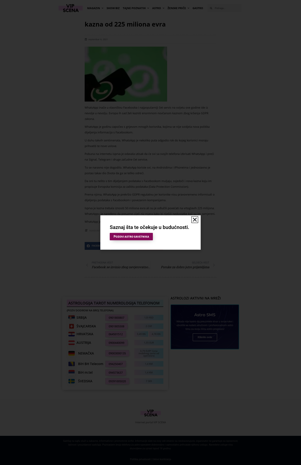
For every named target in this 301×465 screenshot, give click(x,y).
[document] (150, 232)
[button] (195, 219)
